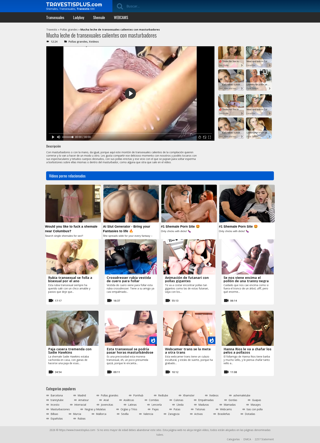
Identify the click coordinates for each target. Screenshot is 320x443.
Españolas (57, 418)
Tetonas (200, 409)
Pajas (155, 409)
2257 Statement (264, 439)
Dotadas (250, 413)
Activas (198, 413)
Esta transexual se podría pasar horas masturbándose (130, 351)
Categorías (233, 439)
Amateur (83, 400)
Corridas (154, 400)
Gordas (233, 400)
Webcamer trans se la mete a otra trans (188, 351)
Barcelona (57, 395)
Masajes (256, 404)
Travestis (51, 29)
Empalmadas (206, 400)
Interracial (80, 404)
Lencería (156, 404)
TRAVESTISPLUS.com (74, 4)
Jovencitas (107, 404)
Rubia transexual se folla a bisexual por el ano (70, 279)
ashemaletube (241, 395)
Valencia (148, 413)
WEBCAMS (121, 17)
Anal (106, 400)
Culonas (178, 400)
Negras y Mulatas (95, 409)
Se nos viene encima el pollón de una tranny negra (246, 279)
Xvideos (94, 41)
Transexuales (55, 17)
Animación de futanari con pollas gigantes (187, 279)
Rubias (82, 418)
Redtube (163, 395)
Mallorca (101, 413)
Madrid (82, 395)
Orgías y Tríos (129, 409)
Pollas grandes (69, 29)
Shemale (99, 17)
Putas (177, 409)
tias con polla (255, 409)
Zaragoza (173, 413)
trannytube (57, 400)
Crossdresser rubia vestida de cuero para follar (129, 279)
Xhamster (188, 395)
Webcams (226, 409)
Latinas (132, 404)
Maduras (203, 404)
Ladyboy (78, 17)
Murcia (77, 413)
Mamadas (230, 404)
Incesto (55, 404)
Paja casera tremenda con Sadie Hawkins (69, 351)
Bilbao (54, 413)
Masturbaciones (60, 409)
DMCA (247, 439)
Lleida (180, 404)
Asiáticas (129, 400)
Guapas (256, 400)
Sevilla (125, 413)
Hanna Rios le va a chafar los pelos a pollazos (247, 351)
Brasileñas (224, 413)
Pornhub (138, 395)
